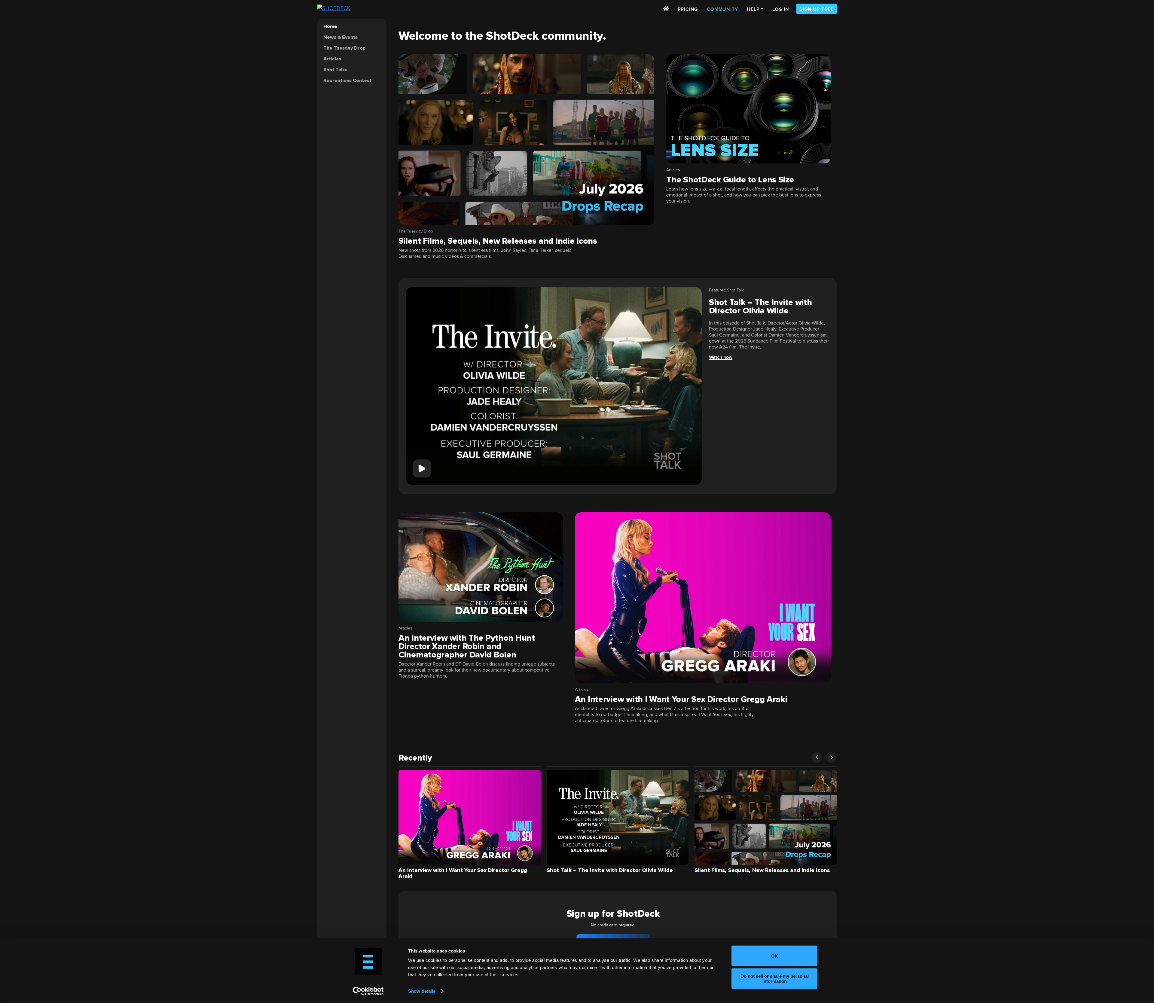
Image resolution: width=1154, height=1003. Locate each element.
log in (780, 9)
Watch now (720, 357)
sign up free (816, 9)
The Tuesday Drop (415, 231)
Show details (421, 991)
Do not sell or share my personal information (774, 978)
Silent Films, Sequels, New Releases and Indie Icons (497, 241)
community (722, 9)
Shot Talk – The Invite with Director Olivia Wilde (760, 306)
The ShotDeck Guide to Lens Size (730, 179)
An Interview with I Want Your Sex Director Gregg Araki (681, 699)
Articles (673, 170)
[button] (816, 757)
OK (774, 955)
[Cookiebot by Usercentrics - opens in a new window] (368, 991)
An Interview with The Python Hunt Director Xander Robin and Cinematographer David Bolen (466, 646)
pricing (688, 9)
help (753, 9)
